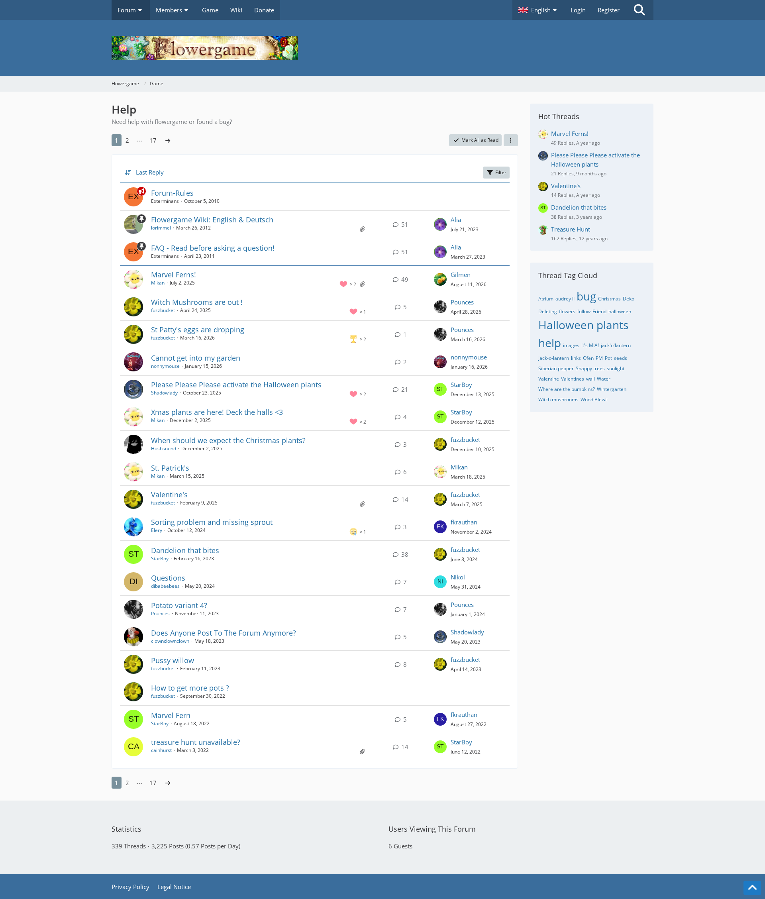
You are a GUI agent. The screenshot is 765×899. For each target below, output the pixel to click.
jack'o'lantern (616, 345)
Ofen (588, 358)
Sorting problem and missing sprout (212, 522)
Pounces (462, 302)
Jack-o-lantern (553, 358)
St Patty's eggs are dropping (197, 329)
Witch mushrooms (558, 399)
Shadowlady (164, 392)
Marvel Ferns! (173, 274)
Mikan (158, 282)
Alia (456, 220)
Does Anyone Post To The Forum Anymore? (223, 633)
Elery (156, 530)
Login (578, 10)
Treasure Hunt (570, 229)
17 (153, 140)
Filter (500, 172)
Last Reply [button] (150, 172)
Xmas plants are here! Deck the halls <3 (217, 412)
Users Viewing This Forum (432, 829)
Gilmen (461, 275)
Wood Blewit (594, 399)
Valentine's (169, 494)
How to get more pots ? (190, 688)
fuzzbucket (163, 310)
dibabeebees (165, 586)
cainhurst (161, 750)
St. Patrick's (170, 468)
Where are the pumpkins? (566, 389)
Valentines (572, 378)
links (576, 358)
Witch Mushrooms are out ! (197, 302)
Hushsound (163, 448)
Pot (608, 358)
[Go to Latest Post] (440, 224)
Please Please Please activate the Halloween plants (236, 384)
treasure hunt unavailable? (195, 742)
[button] (538, 10)
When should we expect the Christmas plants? (228, 440)
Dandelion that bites (185, 550)
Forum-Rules (172, 193)
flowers (567, 311)
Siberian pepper (556, 368)
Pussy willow (172, 660)
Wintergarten (611, 389)
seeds (620, 358)
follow (583, 311)
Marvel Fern (170, 715)
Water (603, 378)
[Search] (639, 10)
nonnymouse (165, 366)
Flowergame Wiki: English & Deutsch (212, 219)
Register (609, 10)
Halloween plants (583, 324)
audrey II (565, 298)
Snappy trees (590, 368)
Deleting (547, 311)
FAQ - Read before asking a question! (213, 248)
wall (590, 378)
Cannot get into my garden (195, 358)
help (549, 342)
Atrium (545, 298)
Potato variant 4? (179, 605)
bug (586, 296)
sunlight (615, 368)
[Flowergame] (382, 48)
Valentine (548, 378)
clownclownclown (170, 641)
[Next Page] (168, 140)
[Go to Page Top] (752, 888)
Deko (628, 298)
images (571, 345)
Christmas (609, 298)
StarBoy (461, 385)
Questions (168, 578)
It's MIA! (590, 345)
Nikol (458, 577)
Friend (599, 311)
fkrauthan (464, 522)
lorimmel (161, 227)
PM (599, 358)
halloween (619, 311)
